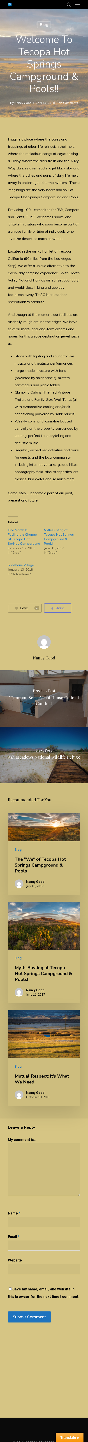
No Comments (68, 103)
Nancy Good (23, 103)
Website (15, 1260)
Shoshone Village (21, 565)
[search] (69, 4)
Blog (44, 25)
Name (14, 1213)
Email (13, 1237)
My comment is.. (22, 1139)
